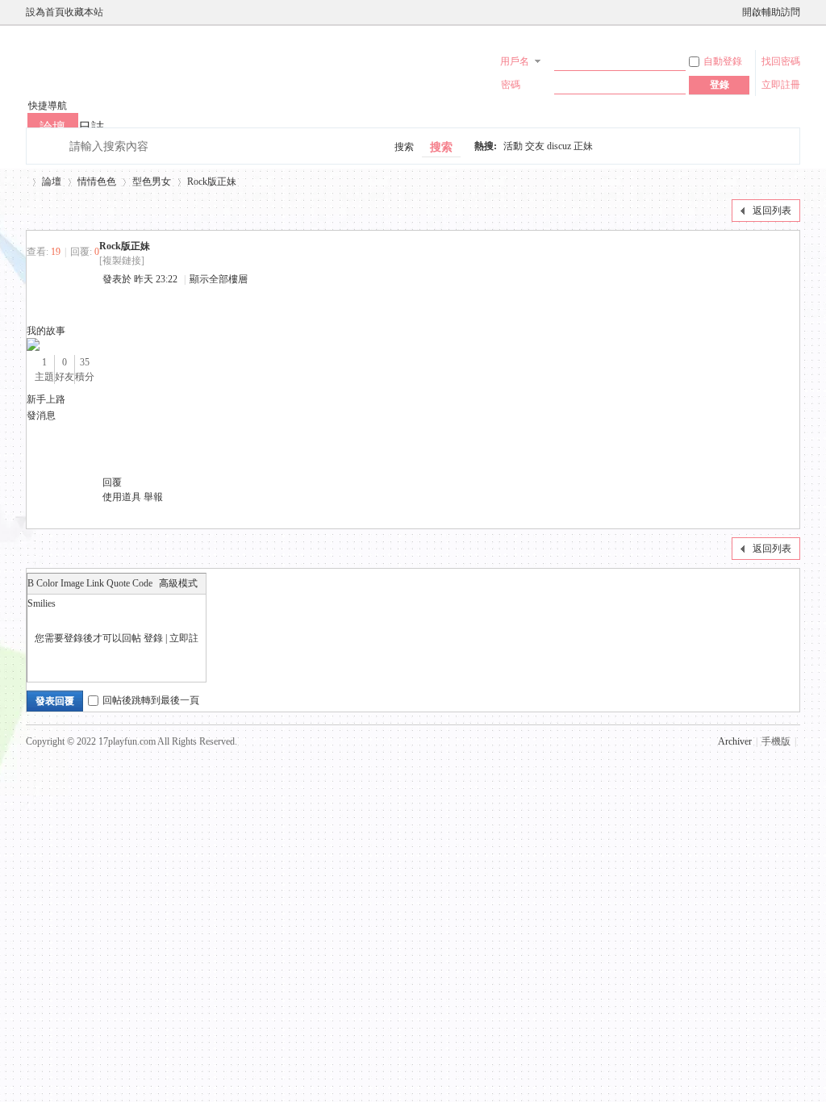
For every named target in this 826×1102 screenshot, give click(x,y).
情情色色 (96, 181)
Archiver (735, 741)
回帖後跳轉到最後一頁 (150, 700)
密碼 (510, 84)
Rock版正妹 (211, 181)
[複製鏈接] (121, 260)
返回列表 (772, 210)
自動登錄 (722, 61)
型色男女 (151, 181)
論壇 (51, 181)
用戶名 (514, 61)
